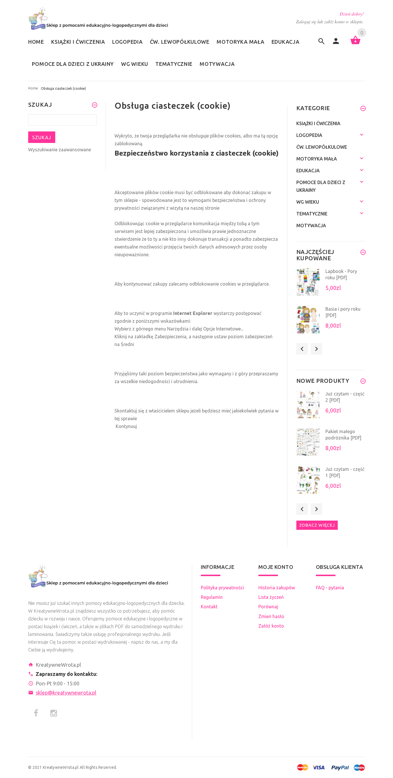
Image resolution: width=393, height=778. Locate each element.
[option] (330, 285)
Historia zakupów (276, 587)
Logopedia (309, 135)
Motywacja (311, 225)
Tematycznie (311, 213)
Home (33, 88)
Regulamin (212, 597)
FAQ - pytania (330, 587)
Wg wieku (307, 201)
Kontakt (209, 606)
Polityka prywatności (222, 587)
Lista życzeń (271, 597)
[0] (355, 43)
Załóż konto (271, 625)
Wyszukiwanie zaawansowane (59, 149)
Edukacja (308, 170)
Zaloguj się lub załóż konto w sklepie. (330, 21)
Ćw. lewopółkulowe (321, 147)
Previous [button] (302, 349)
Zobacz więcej (317, 525)
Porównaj (268, 606)
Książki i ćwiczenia (318, 123)
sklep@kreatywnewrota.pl (66, 692)
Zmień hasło (271, 616)
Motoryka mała (316, 158)
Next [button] (316, 349)
